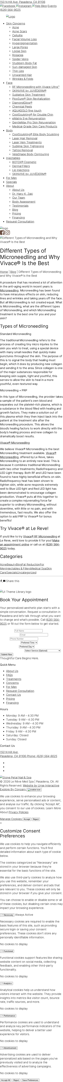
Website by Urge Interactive (41, 785)
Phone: (4, 638)
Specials (11, 572)
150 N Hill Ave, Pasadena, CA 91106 (22, 2)
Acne (3, 564)
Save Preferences (30, 1080)
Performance (9, 1016)
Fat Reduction (31, 564)
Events (52, 6)
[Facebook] (8, 6)
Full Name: (7, 630)
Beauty (11, 564)
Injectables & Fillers (18, 568)
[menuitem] (15, 23)
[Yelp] (36, 6)
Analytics (7, 983)
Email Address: (9, 634)
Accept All (5, 1080)
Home (4, 271)
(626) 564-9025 (10, 9)
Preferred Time (10, 642)
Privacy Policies (18, 812)
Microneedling (9, 290)
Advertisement (9, 1048)
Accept (27, 819)
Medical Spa (38, 568)
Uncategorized (26, 572)
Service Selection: (12, 650)
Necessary (8, 915)
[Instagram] (24, 6)
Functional (8, 951)
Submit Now (6, 654)
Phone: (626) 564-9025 (42, 756)
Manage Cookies (11, 819)
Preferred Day (9, 646)
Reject (36, 819)
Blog (44, 6)
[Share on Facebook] (1, 581)
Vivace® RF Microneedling (40, 536)
